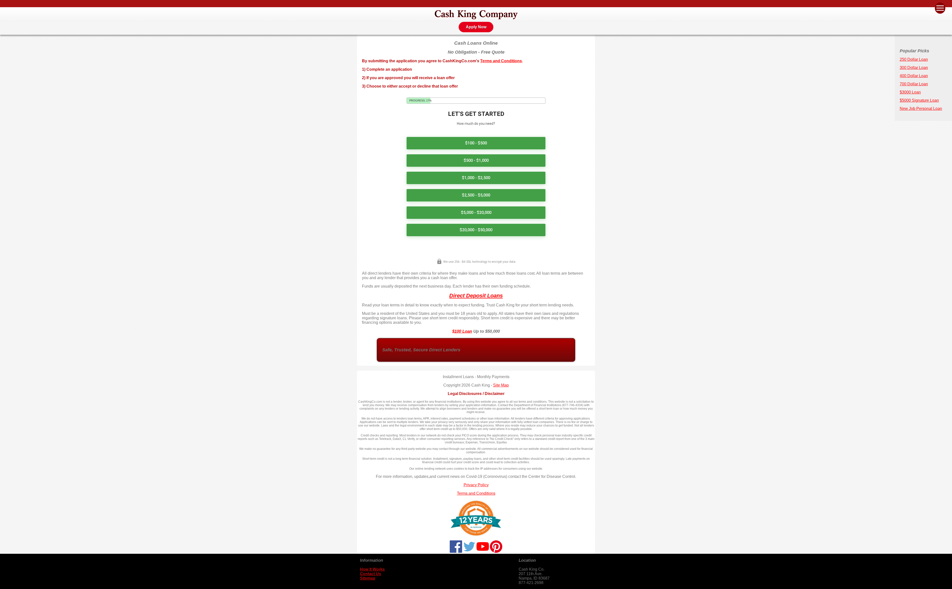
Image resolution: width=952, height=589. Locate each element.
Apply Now (476, 27)
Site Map (501, 385)
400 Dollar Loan (914, 76)
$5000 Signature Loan (919, 100)
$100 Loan (462, 331)
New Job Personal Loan (921, 108)
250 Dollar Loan (914, 59)
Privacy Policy (476, 485)
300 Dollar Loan (914, 67)
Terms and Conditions (501, 61)
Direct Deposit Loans (476, 296)
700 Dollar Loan (914, 84)
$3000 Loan (910, 92)
